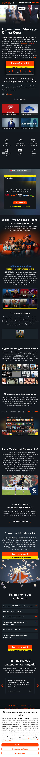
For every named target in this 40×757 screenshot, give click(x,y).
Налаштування (20, 753)
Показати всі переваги (20, 521)
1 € (35, 58)
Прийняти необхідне (20, 749)
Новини (21, 8)
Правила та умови (11, 708)
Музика (29, 8)
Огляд (30, 706)
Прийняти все (20, 745)
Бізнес (9, 94)
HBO (36, 8)
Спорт (14, 8)
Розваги (6, 8)
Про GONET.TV (13, 706)
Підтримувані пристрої (27, 708)
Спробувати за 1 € (20, 554)
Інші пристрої (33, 412)
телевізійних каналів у (27, 43)
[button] (2, 685)
